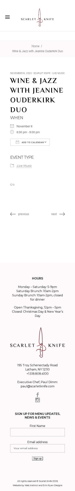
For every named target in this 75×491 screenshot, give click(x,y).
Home (36, 46)
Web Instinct (31, 485)
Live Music (58, 73)
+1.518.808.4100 (38, 373)
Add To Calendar (32, 142)
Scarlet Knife (42, 73)
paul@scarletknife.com (37, 386)
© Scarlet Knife (44, 481)
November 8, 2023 (21, 73)
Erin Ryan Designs (52, 485)
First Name (37, 426)
